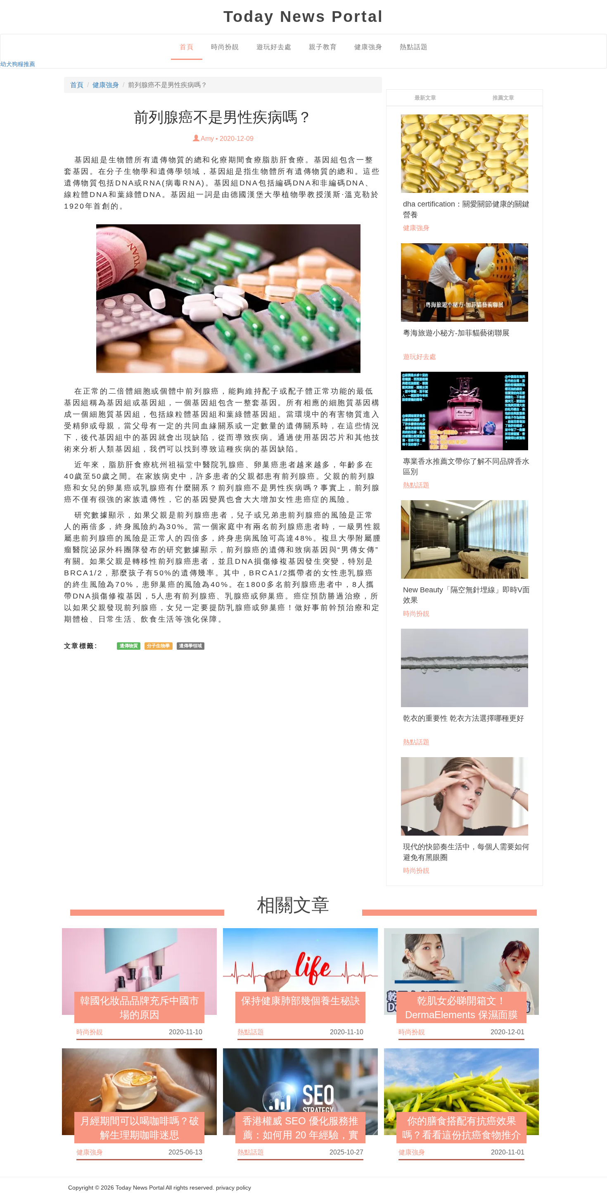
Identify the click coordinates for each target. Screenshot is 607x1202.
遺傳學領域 (190, 646)
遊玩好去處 (274, 46)
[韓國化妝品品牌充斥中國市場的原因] (139, 970)
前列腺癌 (202, 391)
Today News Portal (140, 1187)
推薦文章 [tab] (503, 98)
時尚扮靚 (225, 46)
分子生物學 (158, 646)
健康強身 (368, 46)
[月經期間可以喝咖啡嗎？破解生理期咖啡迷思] (139, 1091)
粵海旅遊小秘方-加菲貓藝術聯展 (456, 333)
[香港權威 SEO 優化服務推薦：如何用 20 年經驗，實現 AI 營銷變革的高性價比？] (300, 1091)
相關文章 (293, 905)
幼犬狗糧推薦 (17, 64)
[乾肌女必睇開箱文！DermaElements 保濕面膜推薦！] (461, 970)
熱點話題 (414, 46)
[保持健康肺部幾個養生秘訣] (300, 970)
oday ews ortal (303, 16)
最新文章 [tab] (425, 98)
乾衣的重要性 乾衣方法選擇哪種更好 (463, 718)
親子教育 (323, 46)
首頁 (187, 46)
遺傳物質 (129, 646)
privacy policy (233, 1187)
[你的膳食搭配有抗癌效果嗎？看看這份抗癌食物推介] (461, 1091)
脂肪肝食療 (283, 160)
